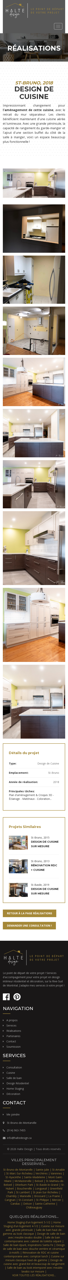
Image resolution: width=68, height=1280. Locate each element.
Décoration (13, 1094)
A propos (12, 1020)
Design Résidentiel (17, 1083)
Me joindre (13, 1114)
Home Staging (15, 1088)
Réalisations (13, 1031)
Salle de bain (14, 1078)
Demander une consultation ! (29, 925)
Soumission (13, 1046)
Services (11, 1025)
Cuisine (10, 1072)
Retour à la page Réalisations (29, 913)
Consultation (14, 1067)
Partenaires (13, 1036)
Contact (11, 1041)
